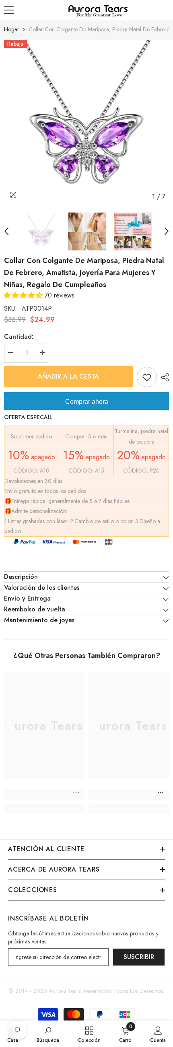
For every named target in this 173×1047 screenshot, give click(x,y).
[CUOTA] (163, 377)
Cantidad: (18, 336)
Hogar (11, 29)
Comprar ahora (86, 401)
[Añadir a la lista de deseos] (147, 377)
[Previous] (6, 231)
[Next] (167, 231)
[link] (44, 794)
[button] (24, 295)
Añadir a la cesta (68, 376)
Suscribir (139, 956)
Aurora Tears (64, 991)
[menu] (9, 10)
